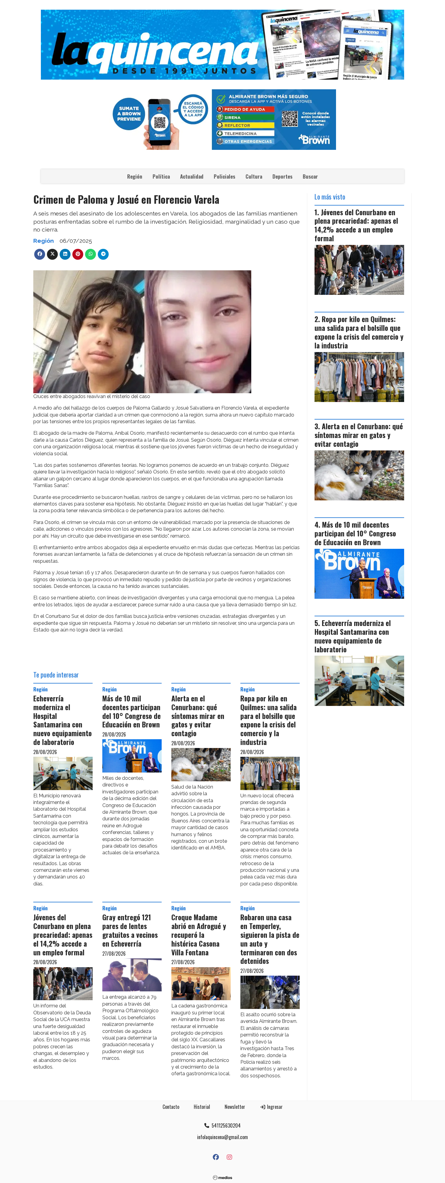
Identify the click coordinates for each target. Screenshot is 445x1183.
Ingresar (274, 1106)
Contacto (171, 1106)
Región (134, 176)
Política (161, 176)
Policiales (224, 176)
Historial (202, 1106)
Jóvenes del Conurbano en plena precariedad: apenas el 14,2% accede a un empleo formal (62, 934)
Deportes (282, 176)
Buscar (310, 176)
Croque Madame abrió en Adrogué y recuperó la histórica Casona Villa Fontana (198, 934)
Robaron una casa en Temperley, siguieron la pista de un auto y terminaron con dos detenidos (269, 939)
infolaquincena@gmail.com (222, 1137)
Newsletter (235, 1106)
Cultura (254, 176)
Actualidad (191, 176)
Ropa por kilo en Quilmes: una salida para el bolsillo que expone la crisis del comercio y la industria (268, 720)
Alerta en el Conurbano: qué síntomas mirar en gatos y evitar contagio (197, 715)
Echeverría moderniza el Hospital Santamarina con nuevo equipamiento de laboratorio (62, 720)
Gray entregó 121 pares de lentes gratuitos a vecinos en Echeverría (130, 930)
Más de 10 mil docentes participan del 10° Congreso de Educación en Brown (131, 711)
